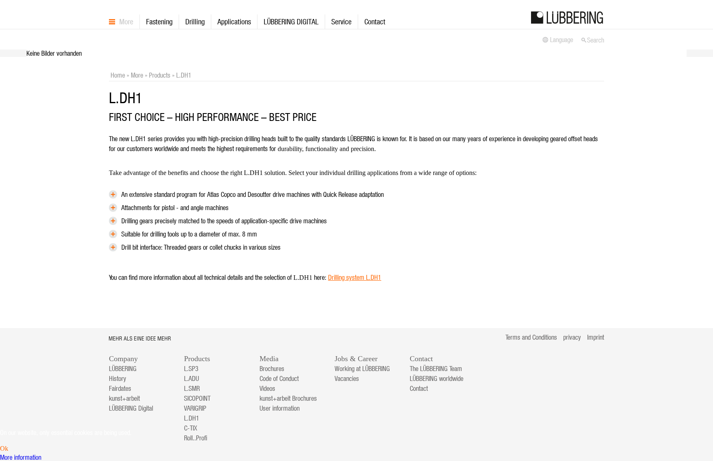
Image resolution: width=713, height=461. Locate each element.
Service (341, 21)
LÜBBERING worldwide (436, 378)
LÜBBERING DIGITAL (291, 21)
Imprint (595, 337)
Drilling (195, 21)
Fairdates (120, 388)
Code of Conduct (279, 378)
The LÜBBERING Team (436, 368)
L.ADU (191, 378)
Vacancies (347, 378)
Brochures (272, 368)
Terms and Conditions (531, 337)
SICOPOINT (197, 398)
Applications (234, 21)
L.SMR (192, 388)
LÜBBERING (123, 368)
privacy (572, 337)
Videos (267, 388)
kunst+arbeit (124, 398)
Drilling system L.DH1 (354, 277)
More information (20, 457)
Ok (4, 448)
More (126, 21)
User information (280, 408)
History (117, 378)
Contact (374, 21)
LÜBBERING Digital (131, 408)
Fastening (159, 21)
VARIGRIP (195, 408)
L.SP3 (191, 368)
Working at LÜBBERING (362, 368)
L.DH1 (191, 418)
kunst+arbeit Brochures (288, 398)
